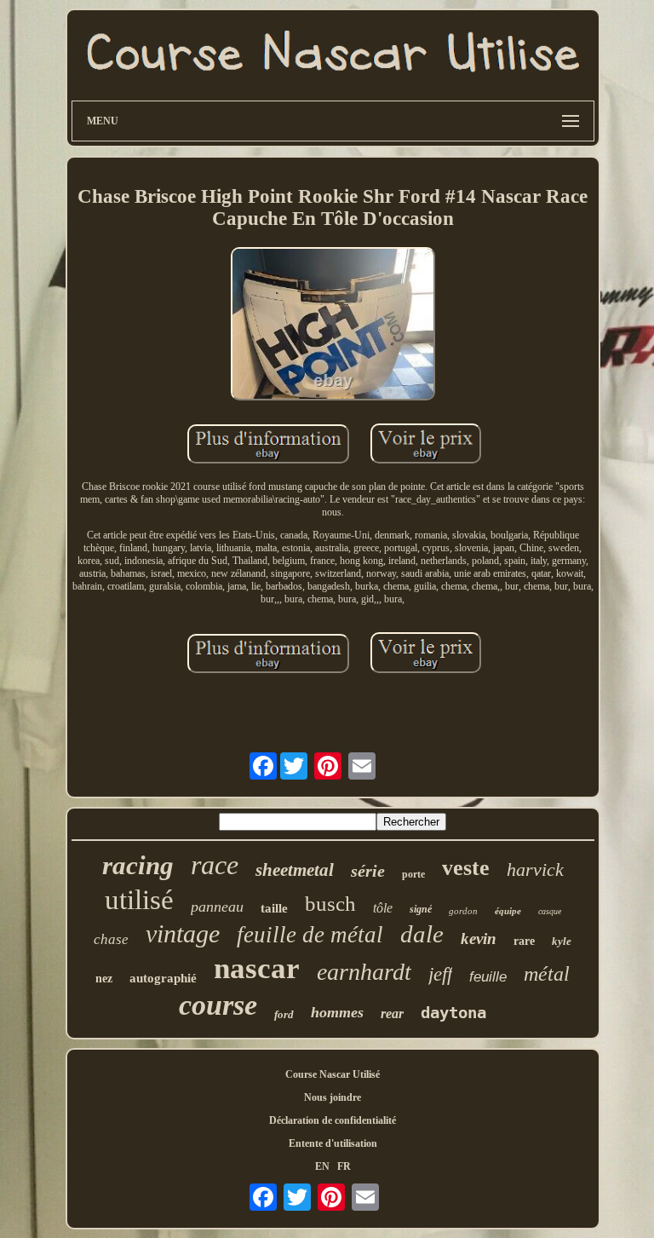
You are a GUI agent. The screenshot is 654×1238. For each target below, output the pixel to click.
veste (466, 867)
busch (330, 903)
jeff (440, 974)
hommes (337, 1012)
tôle (383, 908)
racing (138, 865)
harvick (535, 869)
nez (103, 978)
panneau (217, 906)
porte (413, 874)
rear (392, 1013)
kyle (561, 941)
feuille (488, 977)
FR (344, 1166)
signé (421, 909)
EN (322, 1166)
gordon (463, 911)
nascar (257, 968)
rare (524, 941)
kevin (478, 938)
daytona (453, 1012)
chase (111, 939)
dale (422, 933)
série (368, 870)
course (218, 1005)
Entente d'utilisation (333, 1143)
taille (274, 908)
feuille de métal (310, 934)
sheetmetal (294, 870)
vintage (183, 933)
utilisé (139, 899)
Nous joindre (332, 1097)
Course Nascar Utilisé (332, 1074)
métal (547, 974)
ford (284, 1014)
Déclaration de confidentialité (332, 1120)
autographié (163, 978)
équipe (508, 911)
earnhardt (364, 972)
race (214, 864)
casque (549, 911)
